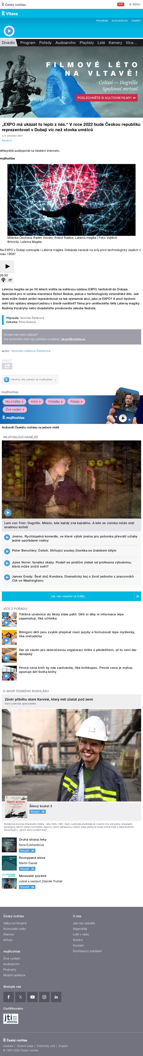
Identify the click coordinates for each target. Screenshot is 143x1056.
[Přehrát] (7, 266)
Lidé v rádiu (81, 934)
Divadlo (8, 42)
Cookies (8, 1045)
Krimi (34, 401)
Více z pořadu (15, 609)
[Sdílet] (10, 280)
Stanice (8, 934)
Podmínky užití (46, 1045)
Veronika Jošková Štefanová (30, 351)
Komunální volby (14, 929)
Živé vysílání (13, 409)
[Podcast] (3, 280)
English (63, 1045)
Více (131, 42)
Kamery (136, 20)
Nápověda (80, 929)
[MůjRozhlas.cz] (7, 159)
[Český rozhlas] (14, 4)
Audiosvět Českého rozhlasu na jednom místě (30, 427)
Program (102, 20)
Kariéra (78, 940)
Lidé (101, 42)
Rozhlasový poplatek (87, 951)
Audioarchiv (120, 20)
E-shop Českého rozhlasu (26, 691)
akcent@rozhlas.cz (73, 339)
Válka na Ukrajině (15, 923)
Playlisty (87, 42)
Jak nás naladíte (84, 923)
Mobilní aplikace (14, 975)
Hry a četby (13, 401)
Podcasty (9, 969)
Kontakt (78, 945)
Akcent (7, 140)
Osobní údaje (25, 1045)
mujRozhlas (9, 392)
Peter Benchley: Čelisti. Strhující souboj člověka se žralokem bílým (64, 550)
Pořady (45, 42)
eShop (7, 940)
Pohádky (54, 401)
